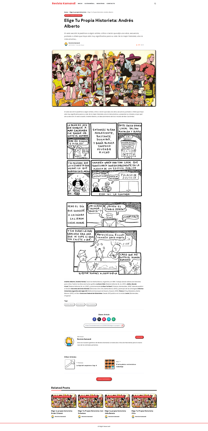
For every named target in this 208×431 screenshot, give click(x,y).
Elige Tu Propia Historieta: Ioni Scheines (90, 412)
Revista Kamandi (64, 3)
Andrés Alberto (69, 304)
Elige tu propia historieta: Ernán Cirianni (62, 412)
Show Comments (104, 379)
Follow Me (139, 337)
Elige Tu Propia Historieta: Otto (142, 412)
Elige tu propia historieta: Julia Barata (115, 412)
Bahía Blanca (80, 304)
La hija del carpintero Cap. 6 (86, 365)
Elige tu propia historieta (78, 12)
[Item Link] (63, 400)
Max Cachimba (91, 304)
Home (66, 12)
